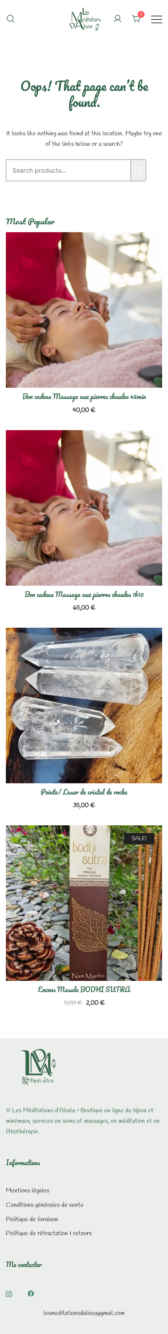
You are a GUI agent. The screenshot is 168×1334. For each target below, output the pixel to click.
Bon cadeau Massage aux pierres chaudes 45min (84, 396)
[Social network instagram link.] (9, 1293)
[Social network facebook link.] (31, 1293)
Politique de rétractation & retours (49, 1233)
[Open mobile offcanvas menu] (156, 19)
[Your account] (117, 19)
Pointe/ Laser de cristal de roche (84, 791)
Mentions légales (27, 1191)
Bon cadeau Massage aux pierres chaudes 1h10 (84, 594)
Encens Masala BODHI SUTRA (84, 989)
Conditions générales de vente (45, 1205)
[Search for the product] (138, 170)
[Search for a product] (10, 19)
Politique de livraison (32, 1219)
